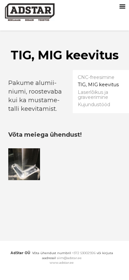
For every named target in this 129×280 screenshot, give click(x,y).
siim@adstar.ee (69, 258)
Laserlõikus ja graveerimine (93, 95)
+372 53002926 (84, 253)
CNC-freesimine (96, 77)
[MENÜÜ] (122, 6)
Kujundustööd (94, 104)
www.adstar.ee (62, 262)
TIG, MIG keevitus (98, 84)
